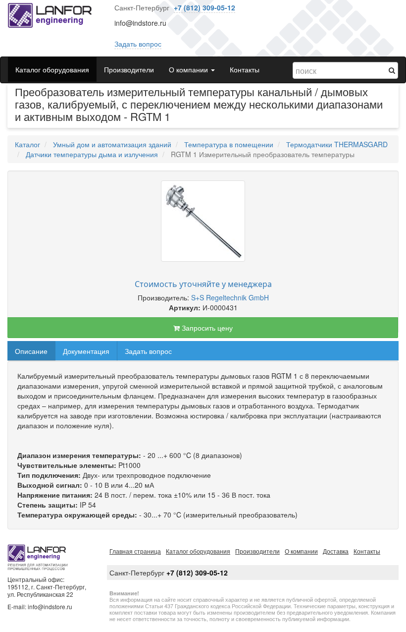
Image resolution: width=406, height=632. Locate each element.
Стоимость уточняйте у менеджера (203, 284)
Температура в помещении (228, 144)
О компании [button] (189, 69)
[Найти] (392, 70)
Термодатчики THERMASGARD (337, 144)
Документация (86, 351)
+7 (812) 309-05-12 (204, 7)
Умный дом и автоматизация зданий (112, 144)
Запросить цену (206, 328)
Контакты (244, 69)
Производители (129, 69)
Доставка (336, 551)
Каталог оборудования (52, 69)
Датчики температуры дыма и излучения (92, 154)
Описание (31, 351)
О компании (301, 551)
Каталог (27, 144)
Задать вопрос (137, 44)
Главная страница (135, 551)
